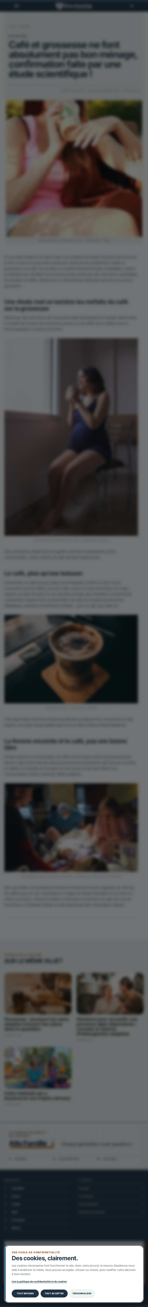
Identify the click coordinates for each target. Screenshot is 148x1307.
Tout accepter (54, 1293)
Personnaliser (82, 1293)
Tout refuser (25, 1293)
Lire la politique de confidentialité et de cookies (39, 1281)
